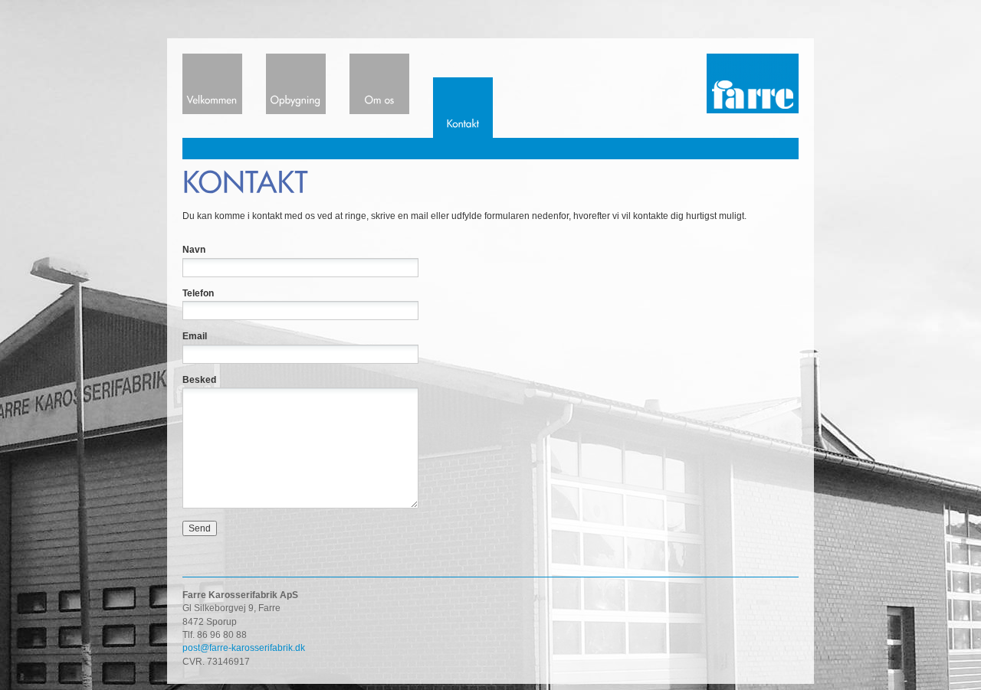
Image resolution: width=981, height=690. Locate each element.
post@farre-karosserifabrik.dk (243, 648)
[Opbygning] (296, 84)
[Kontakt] (463, 96)
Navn (193, 249)
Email (194, 336)
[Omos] (379, 84)
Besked (199, 379)
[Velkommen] (212, 84)
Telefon (198, 293)
